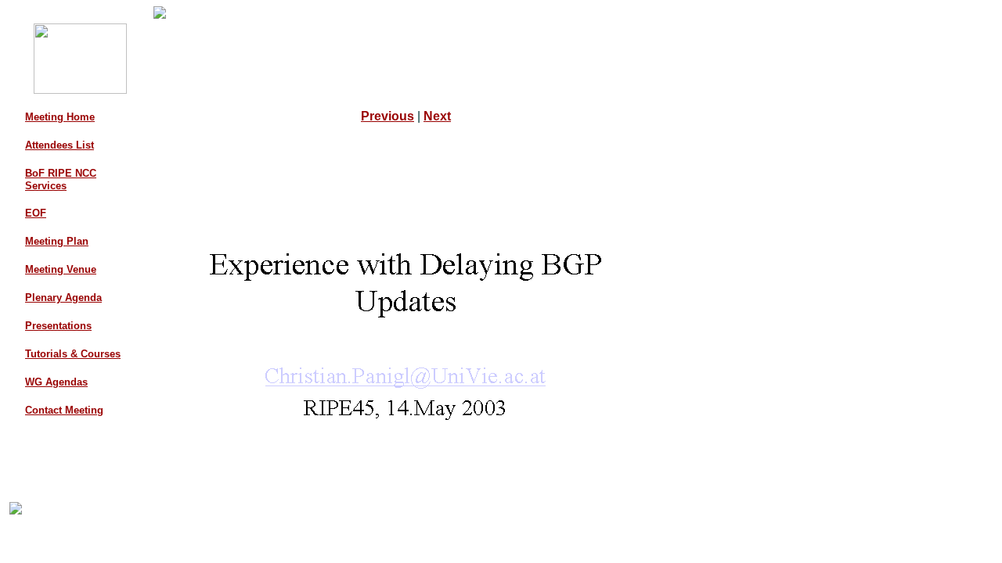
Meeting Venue (60, 269)
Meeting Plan (56, 241)
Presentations (58, 326)
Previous (387, 116)
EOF (35, 213)
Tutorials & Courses (73, 354)
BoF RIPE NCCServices (60, 179)
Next (437, 116)
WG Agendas (56, 382)
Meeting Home (60, 117)
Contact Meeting (64, 410)
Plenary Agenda (63, 297)
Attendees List (59, 145)
